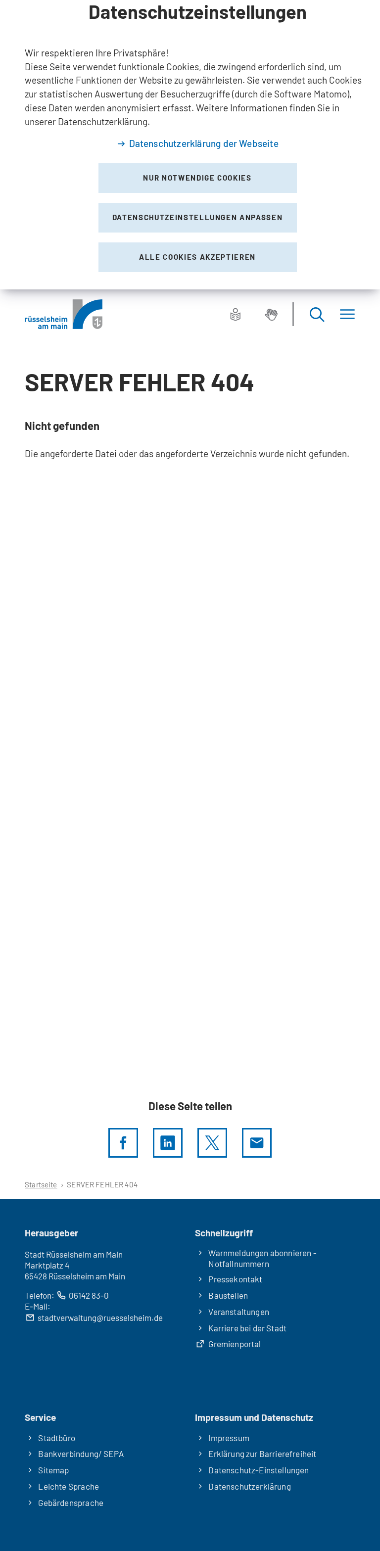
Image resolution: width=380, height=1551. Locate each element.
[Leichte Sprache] (235, 314)
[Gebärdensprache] (271, 314)
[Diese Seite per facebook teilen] (123, 1143)
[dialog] (190, 144)
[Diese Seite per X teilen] (212, 1143)
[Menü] (347, 314)
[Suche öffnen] (317, 314)
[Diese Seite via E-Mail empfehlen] (257, 1143)
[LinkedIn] (168, 1143)
